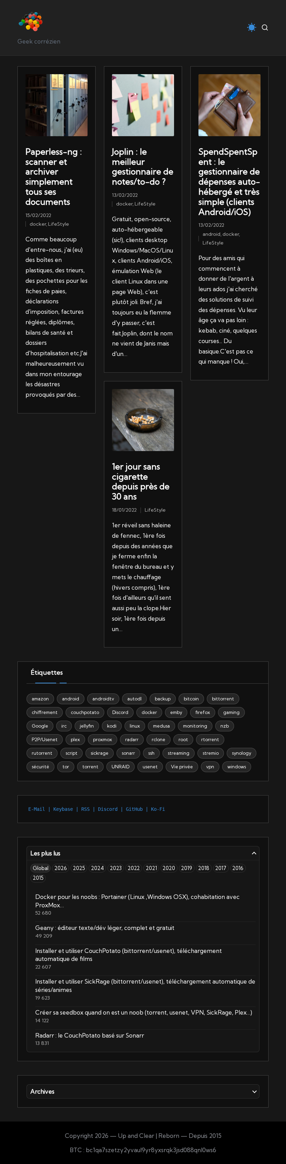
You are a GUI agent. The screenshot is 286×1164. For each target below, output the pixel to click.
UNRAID (120, 766)
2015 (38, 878)
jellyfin (87, 726)
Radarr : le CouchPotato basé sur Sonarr (89, 1035)
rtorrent (210, 739)
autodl (134, 698)
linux (135, 726)
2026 (60, 868)
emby (176, 712)
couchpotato (85, 712)
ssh (151, 753)
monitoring (195, 726)
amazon (40, 698)
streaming (178, 753)
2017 (220, 868)
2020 (169, 868)
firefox (202, 712)
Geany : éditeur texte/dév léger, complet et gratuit (104, 927)
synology (241, 753)
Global (40, 868)
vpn (210, 766)
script (71, 753)
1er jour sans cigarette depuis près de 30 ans (141, 481)
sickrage (99, 753)
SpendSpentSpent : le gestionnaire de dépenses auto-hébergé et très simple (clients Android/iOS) (229, 181)
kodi (111, 726)
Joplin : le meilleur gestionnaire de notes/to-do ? (142, 166)
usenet (150, 766)
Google (40, 726)
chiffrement (45, 712)
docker (38, 224)
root (183, 739)
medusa (161, 726)
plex (75, 739)
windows (236, 766)
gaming (231, 712)
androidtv (103, 698)
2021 (151, 868)
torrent (90, 766)
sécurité (40, 766)
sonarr (128, 753)
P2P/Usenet (45, 739)
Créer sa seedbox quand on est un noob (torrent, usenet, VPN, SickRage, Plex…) (143, 1012)
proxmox (102, 739)
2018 (203, 868)
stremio (211, 753)
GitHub (134, 809)
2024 (97, 868)
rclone (158, 739)
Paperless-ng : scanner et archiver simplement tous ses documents (53, 176)
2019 (186, 868)
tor (65, 766)
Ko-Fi (158, 809)
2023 (116, 868)
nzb (224, 726)
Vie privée (182, 766)
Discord (120, 712)
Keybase (63, 809)
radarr (131, 739)
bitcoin (191, 698)
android (211, 234)
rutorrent (42, 753)
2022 (134, 868)
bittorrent (223, 698)
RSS (85, 809)
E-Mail (36, 809)
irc (64, 726)
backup (163, 698)
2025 (79, 868)
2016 (237, 868)
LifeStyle (58, 224)
